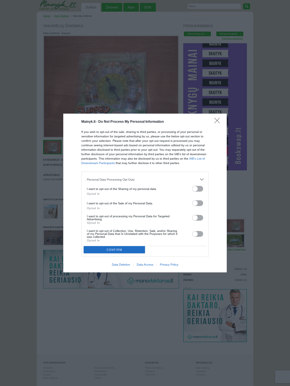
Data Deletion (121, 264)
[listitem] (145, 179)
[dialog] (145, 193)
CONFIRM (114, 249)
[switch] (197, 189)
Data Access (145, 264)
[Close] (218, 122)
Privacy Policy (169, 264)
